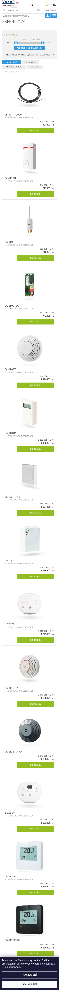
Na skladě (13, 35)
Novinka (37, 40)
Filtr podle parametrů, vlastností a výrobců (28, 55)
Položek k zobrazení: (29, 48)
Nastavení (30, 974)
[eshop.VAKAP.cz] (11, 4)
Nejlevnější (12, 62)
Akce (25, 40)
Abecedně (35, 67)
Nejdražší (30, 62)
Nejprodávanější (14, 67)
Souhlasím (29, 984)
